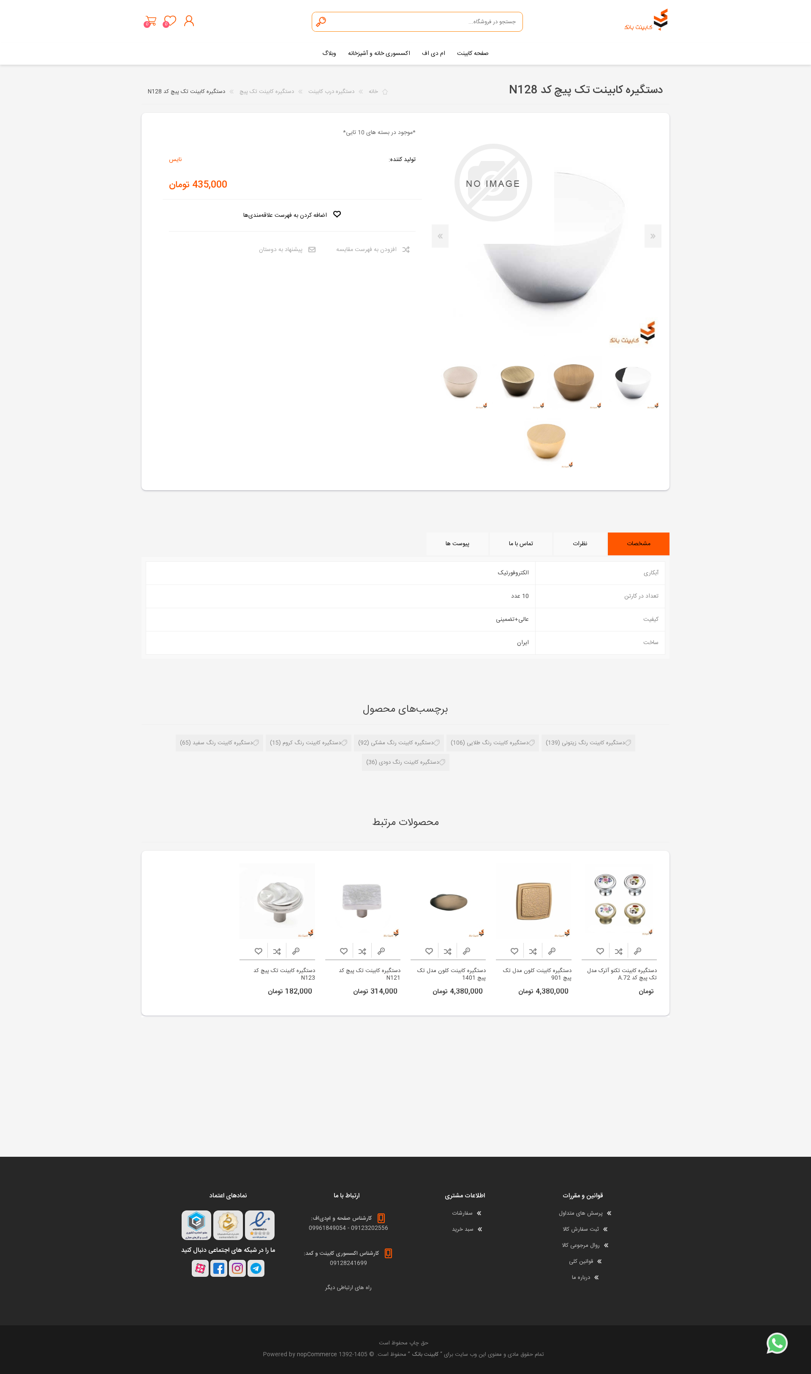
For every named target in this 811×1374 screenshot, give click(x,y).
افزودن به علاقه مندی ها (600, 951)
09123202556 (369, 1228)
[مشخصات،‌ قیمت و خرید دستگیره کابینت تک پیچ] (534, 901)
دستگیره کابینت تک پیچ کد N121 (369, 974)
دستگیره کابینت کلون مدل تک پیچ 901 (537, 974)
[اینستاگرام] (237, 1268)
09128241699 (348, 1263)
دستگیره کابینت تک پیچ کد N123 (284, 974)
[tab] (638, 544)
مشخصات (638, 544)
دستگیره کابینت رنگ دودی (409, 762)
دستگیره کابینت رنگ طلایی (497, 743)
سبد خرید (151, 20)
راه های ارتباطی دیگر (348, 1287)
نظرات (580, 544)
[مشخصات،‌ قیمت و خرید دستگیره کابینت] (619, 901)
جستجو (321, 21)
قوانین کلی (581, 1261)
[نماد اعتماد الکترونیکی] (260, 1225)
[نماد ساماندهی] (228, 1225)
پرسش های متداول (581, 1213)
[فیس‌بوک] (218, 1268)
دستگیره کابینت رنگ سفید (223, 743)
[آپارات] (200, 1268)
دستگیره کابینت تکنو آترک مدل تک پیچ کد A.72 (622, 974)
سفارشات (462, 1213)
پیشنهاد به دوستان (280, 250)
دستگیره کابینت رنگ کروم (312, 743)
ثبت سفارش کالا (581, 1229)
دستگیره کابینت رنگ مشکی (402, 743)
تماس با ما (521, 544)
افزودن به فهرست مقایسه (366, 250)
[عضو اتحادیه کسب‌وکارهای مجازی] (196, 1225)
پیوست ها (457, 544)
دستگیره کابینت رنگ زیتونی (593, 743)
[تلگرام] (256, 1268)
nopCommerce (317, 1354)
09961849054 (327, 1228)
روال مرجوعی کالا (581, 1245)
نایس (175, 160)
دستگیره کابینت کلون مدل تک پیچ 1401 (451, 974)
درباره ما (581, 1277)
